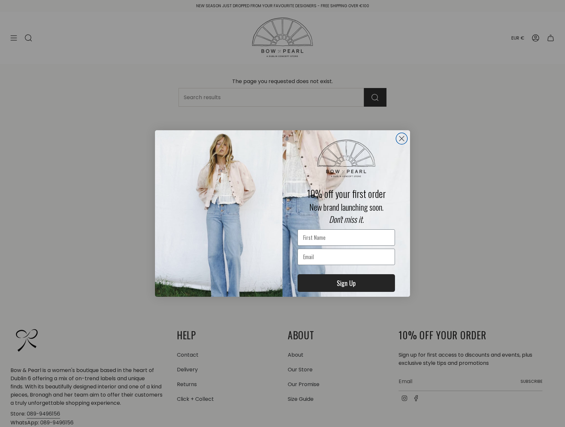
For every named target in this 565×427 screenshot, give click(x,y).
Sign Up (346, 283)
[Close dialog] (401, 138)
